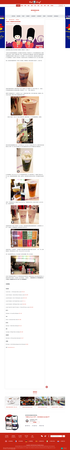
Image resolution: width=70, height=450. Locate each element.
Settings (65, 448)
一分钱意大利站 (52, 441)
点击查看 (34, 422)
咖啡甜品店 (56, 16)
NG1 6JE (20, 313)
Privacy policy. (13, 448)
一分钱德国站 (30, 441)
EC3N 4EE (31, 307)
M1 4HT (22, 338)
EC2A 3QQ (24, 304)
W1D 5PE (26, 294)
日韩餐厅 (28, 16)
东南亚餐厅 (33, 16)
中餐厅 (23, 16)
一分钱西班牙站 (41, 441)
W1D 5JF (23, 291)
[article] (12, 403)
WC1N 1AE (25, 297)
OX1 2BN (19, 319)
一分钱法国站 (20, 441)
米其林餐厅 (39, 16)
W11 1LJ (23, 301)
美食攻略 (18, 16)
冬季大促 (60, 5)
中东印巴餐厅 (49, 16)
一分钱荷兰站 (62, 441)
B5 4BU (27, 344)
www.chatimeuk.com (11, 347)
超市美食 (13, 16)
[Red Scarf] (35, 1)
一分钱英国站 (10, 441)
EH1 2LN (20, 325)
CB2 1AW (21, 331)
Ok (61, 448)
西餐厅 (44, 16)
